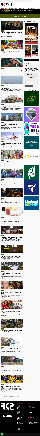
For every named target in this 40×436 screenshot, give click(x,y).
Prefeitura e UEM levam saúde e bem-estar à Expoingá (11, 162)
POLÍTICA (10, 10)
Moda (18, 413)
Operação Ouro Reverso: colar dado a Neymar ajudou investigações (25, 8)
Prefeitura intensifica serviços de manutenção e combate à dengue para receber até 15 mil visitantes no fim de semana (11, 333)
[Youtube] (36, 1)
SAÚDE (14, 10)
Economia (19, 416)
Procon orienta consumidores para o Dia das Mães (11, 293)
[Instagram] (33, 1)
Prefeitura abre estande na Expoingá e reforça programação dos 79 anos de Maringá (11, 238)
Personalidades (20, 423)
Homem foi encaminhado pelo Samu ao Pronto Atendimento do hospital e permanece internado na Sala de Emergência (11, 109)
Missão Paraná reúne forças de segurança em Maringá (11, 181)
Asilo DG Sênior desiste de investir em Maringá (11, 70)
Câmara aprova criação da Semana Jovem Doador (10, 312)
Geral (18, 414)
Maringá (8, 19)
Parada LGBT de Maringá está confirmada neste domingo (10, 52)
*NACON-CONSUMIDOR (23, 10)
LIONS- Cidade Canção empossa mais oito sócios (10, 387)
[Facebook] (35, 1)
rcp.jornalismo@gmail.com (32, 425)
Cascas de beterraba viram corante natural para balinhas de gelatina (12, 219)
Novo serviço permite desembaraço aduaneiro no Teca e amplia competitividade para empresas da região (11, 146)
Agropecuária (19, 427)
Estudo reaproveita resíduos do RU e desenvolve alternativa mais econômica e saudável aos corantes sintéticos (11, 222)
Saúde (18, 407)
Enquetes (30, 412)
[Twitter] (38, 1)
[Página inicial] (2, 10)
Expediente (30, 406)
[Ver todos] (4, 10)
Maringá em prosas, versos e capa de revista (11, 256)
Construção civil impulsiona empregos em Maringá (10, 125)
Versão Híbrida (19, 411)
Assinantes (16, 0)
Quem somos (31, 405)
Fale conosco (24, 0)
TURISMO (17, 10)
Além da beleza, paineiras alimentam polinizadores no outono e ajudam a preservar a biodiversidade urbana (11, 371)
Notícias (5, 19)
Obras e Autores (20, 419)
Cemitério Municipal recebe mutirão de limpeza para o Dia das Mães (11, 331)
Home (2, 19)
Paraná (18, 412)
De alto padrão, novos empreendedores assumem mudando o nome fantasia (11, 71)
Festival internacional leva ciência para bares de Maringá (11, 200)
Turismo (18, 408)
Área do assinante (32, 407)
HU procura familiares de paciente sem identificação (10, 107)
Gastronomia (19, 417)
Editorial (18, 428)
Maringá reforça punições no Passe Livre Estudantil (10, 349)
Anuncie (19, 0)
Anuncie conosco (31, 408)
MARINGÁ (7, 10)
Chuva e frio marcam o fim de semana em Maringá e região (10, 87)
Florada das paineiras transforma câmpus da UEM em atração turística (11, 368)
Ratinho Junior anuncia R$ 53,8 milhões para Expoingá (11, 274)
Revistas (30, 411)
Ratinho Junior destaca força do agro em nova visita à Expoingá (11, 33)
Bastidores (19, 425)
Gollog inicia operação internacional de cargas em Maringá (11, 144)
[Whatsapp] (31, 1)
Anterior (5, 396)
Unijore (18, 422)
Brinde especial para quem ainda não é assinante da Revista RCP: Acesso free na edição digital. (11, 258)
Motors (18, 418)
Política (18, 406)
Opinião (18, 424)
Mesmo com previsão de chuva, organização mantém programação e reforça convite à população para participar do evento (11, 54)
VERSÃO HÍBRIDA (30, 10)
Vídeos (18, 429)
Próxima (18, 396)
